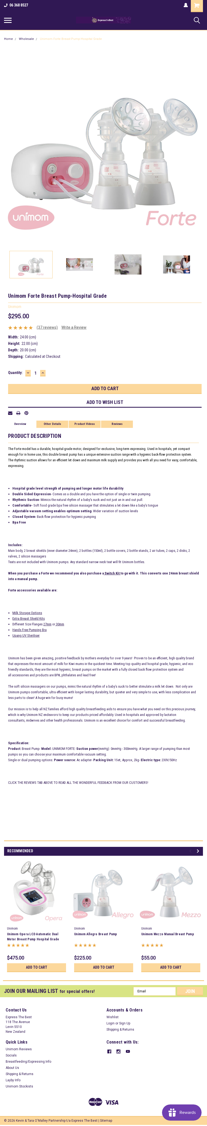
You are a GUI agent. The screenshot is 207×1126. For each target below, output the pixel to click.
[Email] (10, 413)
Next (199, 147)
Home (8, 39)
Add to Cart (36, 967)
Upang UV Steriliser (26, 635)
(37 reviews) (47, 327)
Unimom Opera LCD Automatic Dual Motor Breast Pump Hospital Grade (33, 936)
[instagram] (118, 1051)
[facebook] (109, 1051)
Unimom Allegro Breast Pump (95, 934)
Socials (11, 1055)
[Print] (18, 413)
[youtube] (128, 1051)
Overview (20, 424)
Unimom (12, 928)
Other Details (52, 424)
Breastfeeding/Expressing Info (28, 1061)
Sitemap (106, 1120)
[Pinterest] (26, 413)
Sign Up (124, 1023)
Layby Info (13, 1080)
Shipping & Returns (120, 1029)
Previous (8, 147)
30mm (59, 624)
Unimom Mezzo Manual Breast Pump (167, 934)
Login (110, 1023)
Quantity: (15, 372)
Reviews (117, 424)
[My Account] (186, 5)
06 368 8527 (18, 5)
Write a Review (74, 327)
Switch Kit (112, 573)
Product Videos (84, 424)
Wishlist (112, 1017)
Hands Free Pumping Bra (29, 630)
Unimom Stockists (19, 1086)
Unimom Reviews (19, 1049)
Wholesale (26, 39)
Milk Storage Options (27, 613)
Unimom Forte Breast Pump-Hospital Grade (71, 39)
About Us (12, 1068)
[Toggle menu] (8, 20)
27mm (47, 624)
